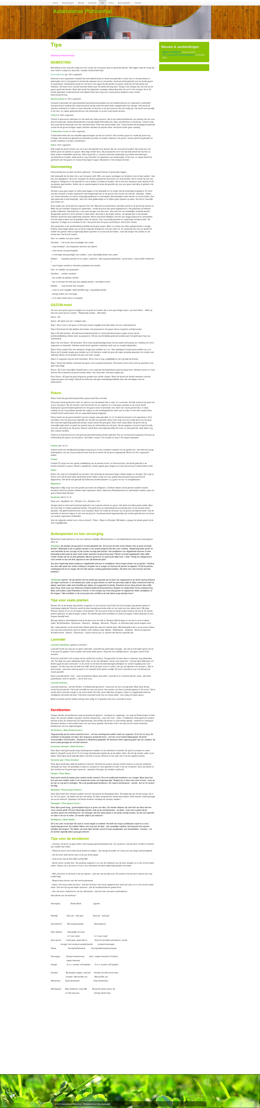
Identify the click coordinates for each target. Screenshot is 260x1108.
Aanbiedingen (68, 2)
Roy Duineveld (104, 1104)
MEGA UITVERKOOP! (171, 52)
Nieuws (81, 2)
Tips (102, 2)
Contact (138, 2)
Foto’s (111, 2)
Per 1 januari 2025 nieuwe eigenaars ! (178, 54)
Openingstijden (124, 2)
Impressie (92, 2)
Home (55, 2)
